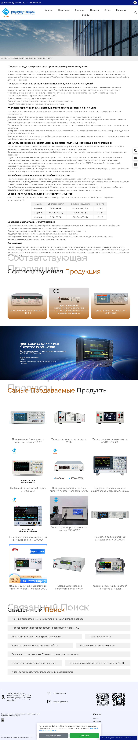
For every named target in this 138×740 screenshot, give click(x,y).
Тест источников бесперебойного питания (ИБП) (97, 663)
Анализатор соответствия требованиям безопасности (42, 672)
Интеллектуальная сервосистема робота (35, 645)
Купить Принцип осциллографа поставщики (37, 636)
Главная (4, 58)
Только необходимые (53, 735)
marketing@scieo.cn (12, 3)
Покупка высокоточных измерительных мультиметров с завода (48, 619)
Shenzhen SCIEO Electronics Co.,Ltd (92, 163)
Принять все (84, 735)
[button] (126, 299)
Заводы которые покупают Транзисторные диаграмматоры (45, 654)
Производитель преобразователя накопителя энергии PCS (45, 627)
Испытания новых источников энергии (34, 663)
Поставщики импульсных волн (97, 645)
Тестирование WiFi (100, 636)
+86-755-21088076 (33, 3)
